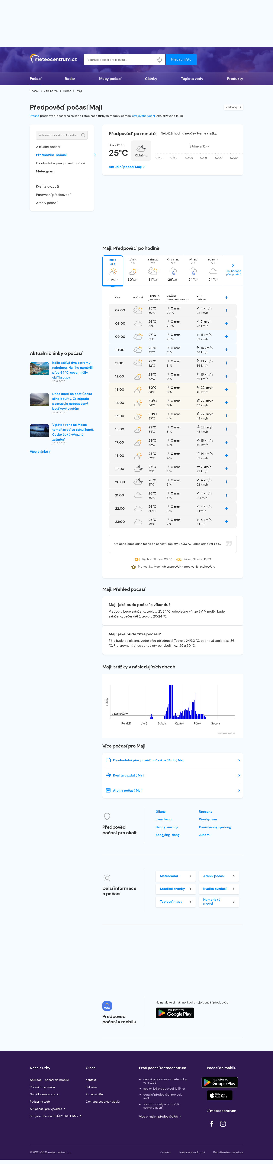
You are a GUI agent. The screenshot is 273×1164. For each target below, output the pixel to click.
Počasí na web (40, 1101)
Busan (67, 91)
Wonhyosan (208, 819)
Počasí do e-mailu (42, 1087)
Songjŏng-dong (168, 835)
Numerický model (211, 901)
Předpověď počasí (51, 155)
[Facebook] (212, 1128)
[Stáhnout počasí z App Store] (175, 1013)
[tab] (112, 270)
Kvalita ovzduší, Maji (128, 775)
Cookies (165, 1152)
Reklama (91, 1087)
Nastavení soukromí (192, 1152)
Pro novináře (94, 1094)
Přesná (34, 116)
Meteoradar (169, 876)
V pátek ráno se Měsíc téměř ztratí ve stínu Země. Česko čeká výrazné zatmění (73, 432)
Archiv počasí (46, 203)
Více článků (39, 452)
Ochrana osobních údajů (103, 1101)
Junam (204, 835)
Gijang (161, 812)
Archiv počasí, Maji (127, 790)
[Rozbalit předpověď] (226, 298)
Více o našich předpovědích (158, 1116)
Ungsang (205, 812)
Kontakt (91, 1080)
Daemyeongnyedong (215, 827)
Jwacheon (163, 819)
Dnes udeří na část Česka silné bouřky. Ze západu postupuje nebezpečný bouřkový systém (72, 401)
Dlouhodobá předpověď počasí (60, 163)
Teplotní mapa (171, 901)
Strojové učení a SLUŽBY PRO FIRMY (54, 1116)
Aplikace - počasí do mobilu (49, 1080)
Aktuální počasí (48, 147)
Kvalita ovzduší (47, 186)
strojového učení (143, 116)
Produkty (235, 78)
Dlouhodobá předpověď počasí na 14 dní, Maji (148, 760)
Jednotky (232, 107)
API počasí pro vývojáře (46, 1109)
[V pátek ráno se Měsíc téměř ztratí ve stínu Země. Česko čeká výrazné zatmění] (39, 430)
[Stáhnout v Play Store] (219, 1082)
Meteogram (45, 171)
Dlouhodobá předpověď (233, 272)
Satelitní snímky (172, 889)
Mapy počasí (110, 78)
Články (151, 78)
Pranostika (145, 566)
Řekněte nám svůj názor (228, 1152)
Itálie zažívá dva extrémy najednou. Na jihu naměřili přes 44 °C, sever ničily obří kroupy (72, 370)
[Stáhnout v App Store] (219, 1095)
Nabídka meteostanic (45, 1094)
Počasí (35, 78)
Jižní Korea (51, 91)
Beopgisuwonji (167, 827)
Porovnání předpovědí (53, 194)
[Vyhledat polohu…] (159, 59)
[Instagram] (223, 1128)
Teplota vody (192, 78)
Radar (70, 78)
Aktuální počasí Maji (125, 167)
